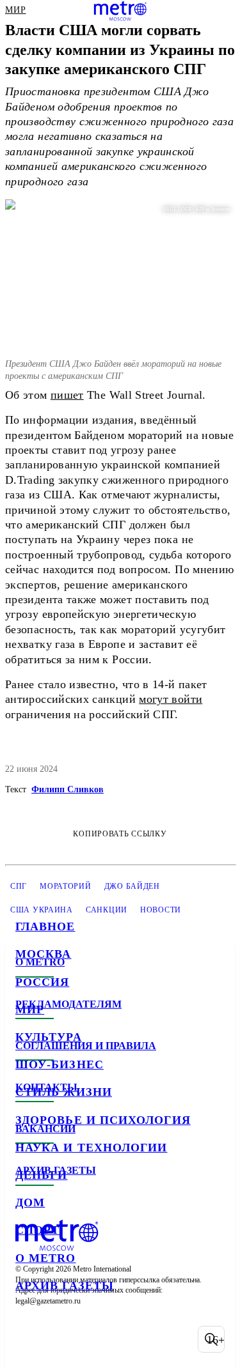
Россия (42, 982)
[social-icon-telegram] (61, 1339)
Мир (29, 1009)
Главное (45, 926)
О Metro (45, 1258)
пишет (67, 394)
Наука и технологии (91, 1147)
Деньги (41, 1175)
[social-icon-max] (128, 1339)
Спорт (37, 1230)
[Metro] (120, 11)
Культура (48, 1037)
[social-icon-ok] (95, 1339)
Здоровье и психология (103, 1120)
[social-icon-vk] (28, 1339)
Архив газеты (64, 1285)
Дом (30, 1202)
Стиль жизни (63, 1092)
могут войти (170, 699)
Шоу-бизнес (59, 1064)
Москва (43, 954)
